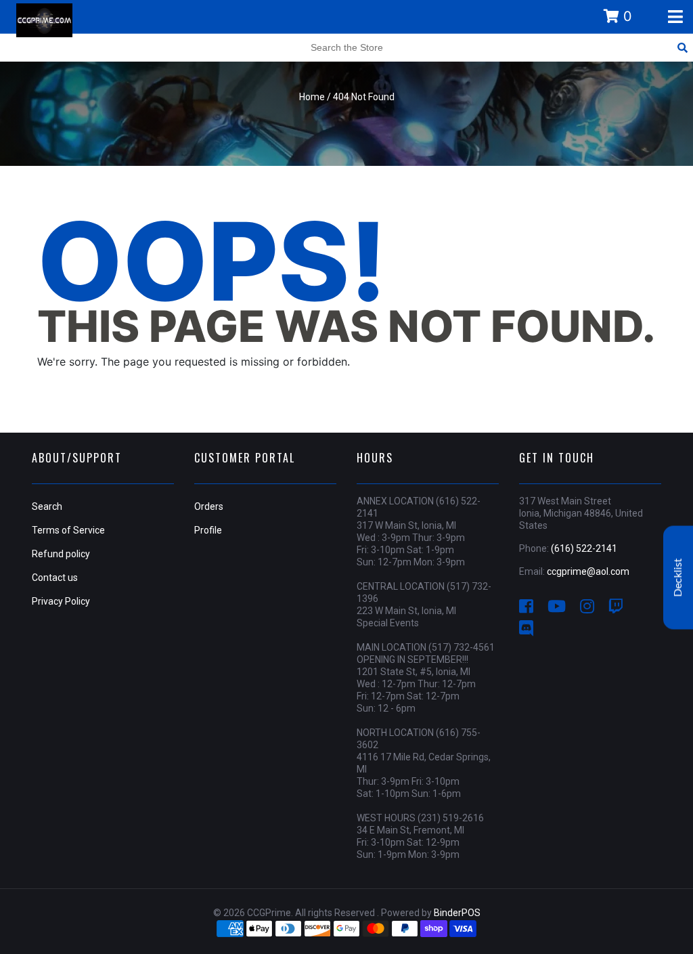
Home (312, 96)
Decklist (678, 577)
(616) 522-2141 (584, 548)
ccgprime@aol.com (588, 571)
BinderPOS (457, 912)
